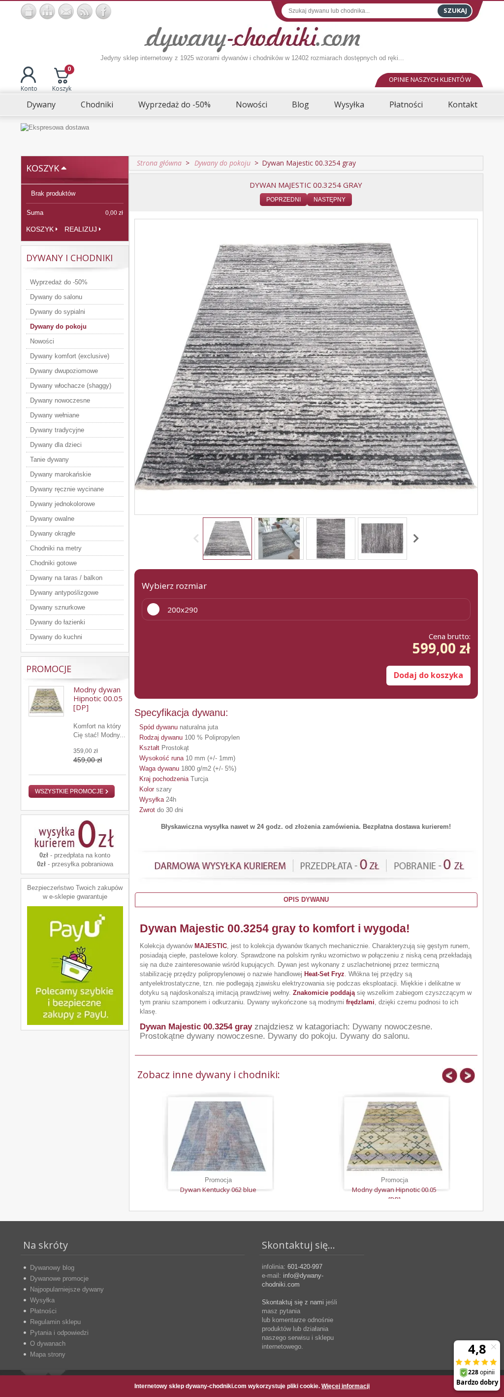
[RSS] (85, 11)
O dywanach (47, 1343)
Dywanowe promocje (59, 1278)
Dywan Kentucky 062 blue (218, 1189)
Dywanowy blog (52, 1267)
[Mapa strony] (47, 11)
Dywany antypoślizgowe (64, 592)
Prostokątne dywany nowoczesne (201, 1036)
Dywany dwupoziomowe (64, 371)
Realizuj (80, 229)
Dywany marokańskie (60, 474)
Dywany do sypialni (57, 311)
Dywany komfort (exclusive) (69, 356)
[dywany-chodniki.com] (252, 38)
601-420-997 (304, 1266)
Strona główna (159, 163)
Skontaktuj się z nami (293, 1302)
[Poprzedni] (198, 539)
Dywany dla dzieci (56, 444)
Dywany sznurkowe (57, 607)
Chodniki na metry (56, 548)
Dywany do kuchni (56, 637)
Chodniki (97, 104)
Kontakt (462, 104)
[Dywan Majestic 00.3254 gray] (227, 538)
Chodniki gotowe (53, 563)
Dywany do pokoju (58, 326)
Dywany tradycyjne (57, 430)
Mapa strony (47, 1354)
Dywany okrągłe (52, 533)
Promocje (48, 669)
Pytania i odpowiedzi (59, 1332)
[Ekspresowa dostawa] (252, 135)
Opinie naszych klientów (430, 79)
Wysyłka (349, 104)
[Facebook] (103, 11)
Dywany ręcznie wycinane (67, 489)
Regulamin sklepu (55, 1322)
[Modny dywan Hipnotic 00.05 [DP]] (394, 1136)
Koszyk (61, 80)
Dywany (41, 104)
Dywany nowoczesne (60, 400)
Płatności (406, 104)
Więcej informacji (345, 1386)
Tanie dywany (49, 459)
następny (330, 199)
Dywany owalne (52, 518)
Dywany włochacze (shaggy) (70, 385)
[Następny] (414, 539)
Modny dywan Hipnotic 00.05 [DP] (98, 698)
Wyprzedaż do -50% (174, 104)
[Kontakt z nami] (66, 11)
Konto (29, 88)
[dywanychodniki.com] (28, 11)
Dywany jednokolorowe (62, 504)
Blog (300, 104)
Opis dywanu (306, 899)
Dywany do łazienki (57, 622)
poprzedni (283, 199)
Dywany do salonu (56, 297)
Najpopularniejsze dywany (67, 1289)
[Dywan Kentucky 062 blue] (218, 1136)
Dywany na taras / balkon (66, 577)
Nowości (251, 104)
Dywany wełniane (54, 415)
